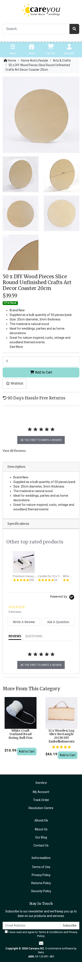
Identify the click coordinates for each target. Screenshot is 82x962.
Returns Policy (41, 883)
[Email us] (41, 943)
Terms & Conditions (50, 932)
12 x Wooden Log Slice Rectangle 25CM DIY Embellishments (61, 736)
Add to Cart (43, 372)
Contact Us (41, 845)
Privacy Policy (41, 875)
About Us (41, 829)
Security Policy (41, 891)
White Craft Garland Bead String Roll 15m (20, 734)
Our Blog (41, 837)
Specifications (18, 524)
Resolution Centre (41, 808)
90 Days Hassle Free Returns (36, 398)
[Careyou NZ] (41, 10)
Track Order (41, 800)
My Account (41, 792)
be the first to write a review (41, 440)
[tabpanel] (41, 433)
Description (16, 467)
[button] (14, 384)
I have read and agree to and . (42, 934)
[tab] (23, 621)
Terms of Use (41, 867)
